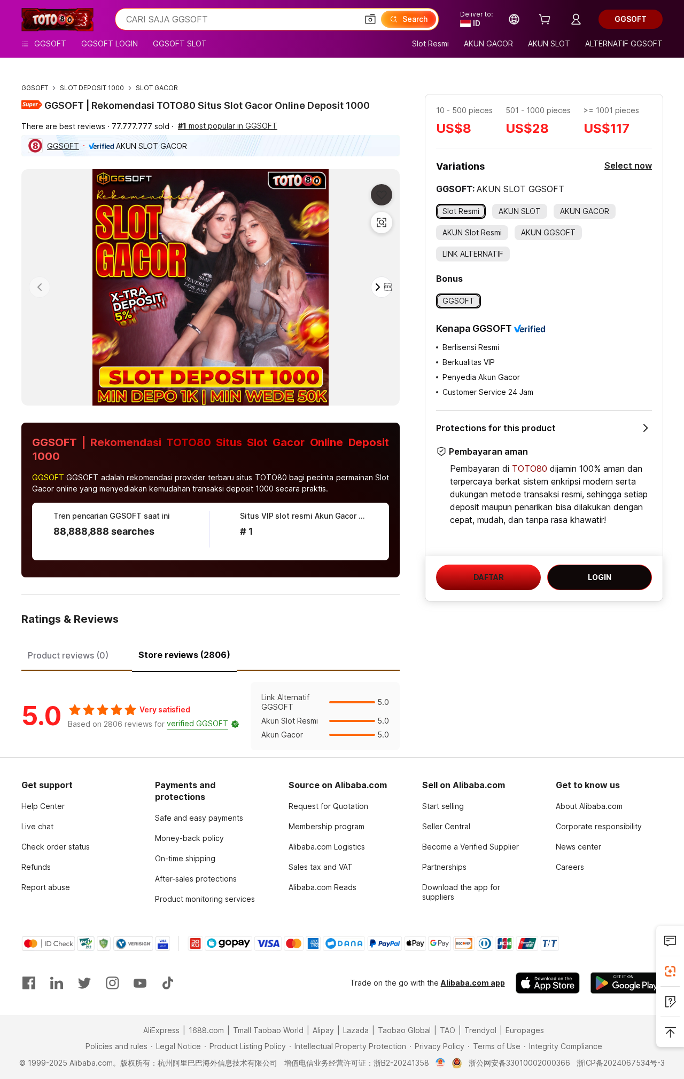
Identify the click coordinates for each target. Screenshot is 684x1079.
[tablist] (210, 654)
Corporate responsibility (599, 826)
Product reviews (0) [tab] (68, 655)
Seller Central (446, 826)
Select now (628, 165)
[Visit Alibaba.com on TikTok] (167, 982)
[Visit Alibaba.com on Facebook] (28, 982)
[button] (370, 19)
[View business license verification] (441, 1063)
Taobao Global (404, 1030)
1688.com (206, 1030)
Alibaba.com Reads (322, 887)
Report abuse (45, 887)
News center (578, 846)
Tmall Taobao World (268, 1030)
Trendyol (480, 1030)
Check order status (55, 846)
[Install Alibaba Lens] (670, 971)
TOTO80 (529, 468)
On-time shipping (185, 858)
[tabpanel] (210, 716)
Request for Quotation (328, 806)
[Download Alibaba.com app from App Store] (548, 983)
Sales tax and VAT (321, 866)
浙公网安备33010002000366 (519, 1062)
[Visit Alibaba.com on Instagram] (112, 982)
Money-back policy (189, 838)
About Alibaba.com (589, 806)
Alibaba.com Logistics (327, 846)
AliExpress (161, 1030)
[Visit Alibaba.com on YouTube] (140, 982)
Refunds (36, 866)
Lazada (356, 1030)
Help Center (43, 806)
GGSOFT (34, 88)
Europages (525, 1030)
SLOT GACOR (157, 88)
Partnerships (444, 866)
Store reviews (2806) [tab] (184, 654)
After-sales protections (196, 878)
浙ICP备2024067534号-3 (621, 1062)
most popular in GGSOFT (227, 125)
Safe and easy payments (199, 817)
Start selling (443, 806)
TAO (447, 1030)
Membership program (326, 826)
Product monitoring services (205, 898)
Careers (570, 866)
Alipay (323, 1030)
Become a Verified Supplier (470, 846)
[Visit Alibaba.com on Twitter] (84, 982)
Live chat (37, 826)
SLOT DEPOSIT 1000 (92, 88)
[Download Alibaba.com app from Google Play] (626, 983)
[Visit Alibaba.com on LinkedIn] (56, 982)
